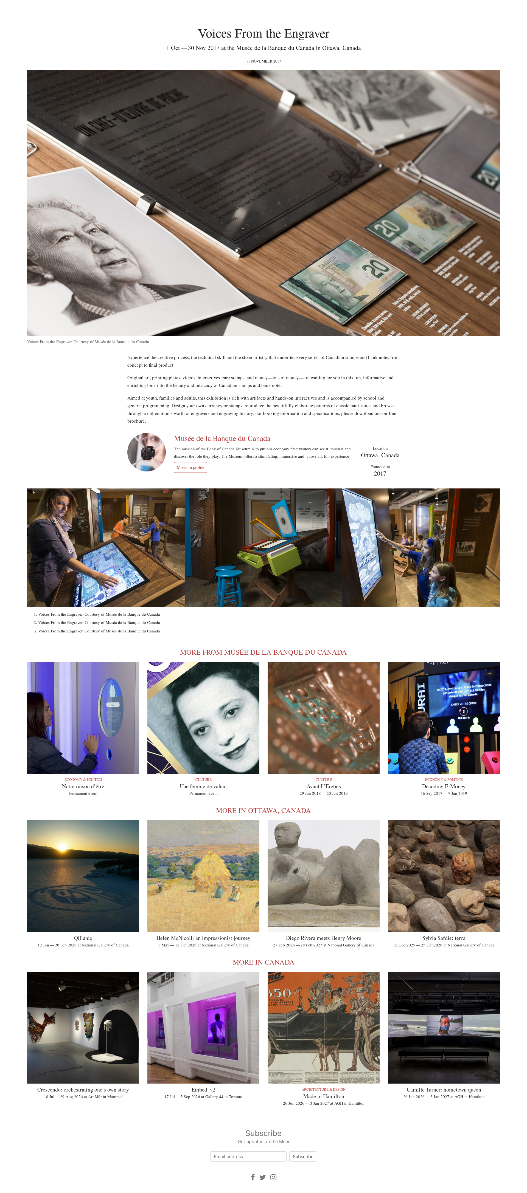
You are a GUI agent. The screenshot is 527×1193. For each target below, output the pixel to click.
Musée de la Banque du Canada (222, 438)
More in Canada (264, 961)
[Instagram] (273, 1177)
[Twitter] (262, 1177)
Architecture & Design (324, 1089)
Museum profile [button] (190, 467)
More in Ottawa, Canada (263, 810)
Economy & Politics (83, 779)
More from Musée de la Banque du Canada (263, 652)
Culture (203, 779)
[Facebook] (253, 1177)
